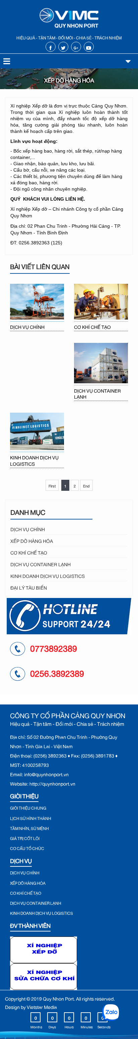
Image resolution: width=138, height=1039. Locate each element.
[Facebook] (50, 47)
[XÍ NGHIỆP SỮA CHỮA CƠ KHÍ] (43, 975)
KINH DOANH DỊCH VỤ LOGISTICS (34, 459)
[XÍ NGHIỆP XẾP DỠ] (43, 948)
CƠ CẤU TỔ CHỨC (27, 848)
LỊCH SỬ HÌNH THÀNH (30, 818)
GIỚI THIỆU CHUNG (28, 807)
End (86, 485)
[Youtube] (88, 47)
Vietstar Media (42, 1006)
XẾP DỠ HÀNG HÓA (31, 540)
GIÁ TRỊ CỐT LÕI (25, 838)
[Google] (75, 47)
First (52, 485)
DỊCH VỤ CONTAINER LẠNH (97, 393)
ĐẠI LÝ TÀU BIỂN (28, 587)
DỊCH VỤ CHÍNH (27, 326)
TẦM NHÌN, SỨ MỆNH (29, 828)
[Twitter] (63, 47)
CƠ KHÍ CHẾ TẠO (92, 326)
